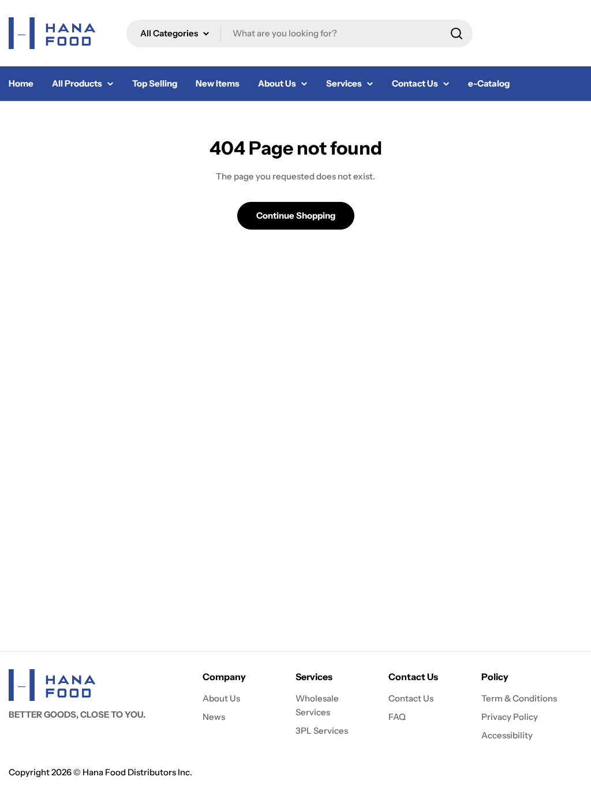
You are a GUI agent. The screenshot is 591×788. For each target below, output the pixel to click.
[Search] (456, 33)
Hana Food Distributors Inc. (137, 772)
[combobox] (299, 33)
